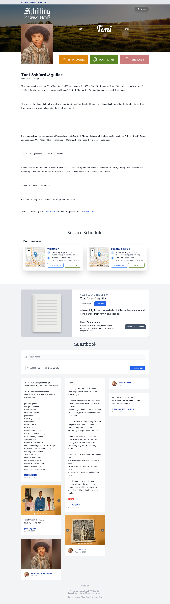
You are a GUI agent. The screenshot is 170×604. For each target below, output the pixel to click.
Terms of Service (92, 593)
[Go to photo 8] (45, 513)
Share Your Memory (135, 327)
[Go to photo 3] (37, 513)
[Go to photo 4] (39, 513)
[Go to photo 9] (46, 513)
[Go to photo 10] (48, 513)
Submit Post (137, 368)
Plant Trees (73, 265)
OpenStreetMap (87, 597)
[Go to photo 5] (40, 513)
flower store (89, 211)
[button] (35, 254)
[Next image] (58, 500)
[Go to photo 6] (42, 513)
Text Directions (55, 265)
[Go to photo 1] (34, 514)
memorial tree (51, 211)
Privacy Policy (78, 593)
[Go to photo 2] (36, 513)
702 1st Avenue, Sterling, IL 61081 (66, 260)
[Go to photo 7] (43, 513)
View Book (86, 303)
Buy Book (100, 303)
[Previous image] (23, 500)
